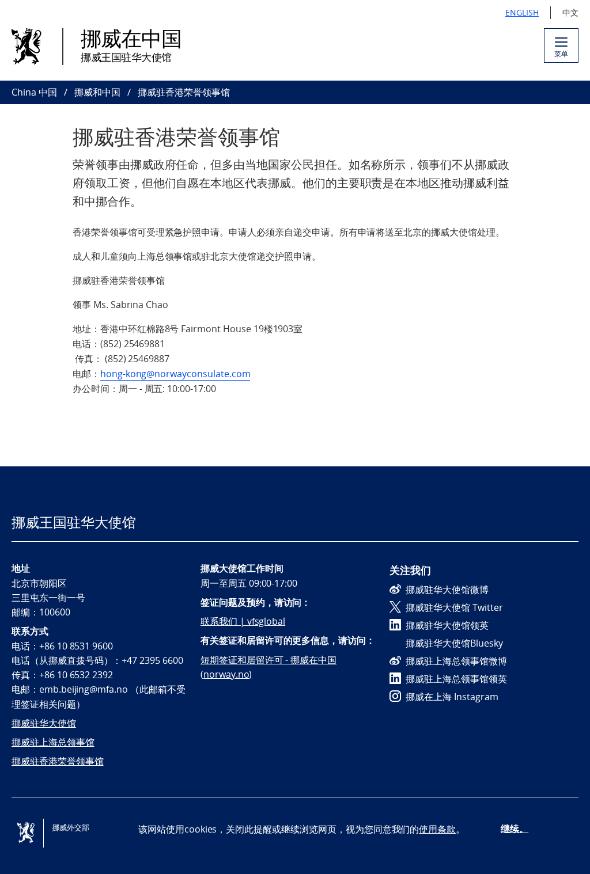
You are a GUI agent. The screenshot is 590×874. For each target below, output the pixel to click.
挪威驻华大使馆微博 (447, 589)
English (522, 12)
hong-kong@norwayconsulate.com (175, 373)
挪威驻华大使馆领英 (447, 625)
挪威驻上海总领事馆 (53, 742)
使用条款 (437, 829)
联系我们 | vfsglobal (243, 621)
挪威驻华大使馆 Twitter (454, 607)
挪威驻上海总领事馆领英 (456, 678)
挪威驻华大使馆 (44, 723)
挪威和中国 (97, 92)
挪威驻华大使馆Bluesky (454, 643)
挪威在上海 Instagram (452, 696)
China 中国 (34, 92)
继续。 (514, 828)
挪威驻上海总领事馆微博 (456, 661)
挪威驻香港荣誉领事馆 (58, 761)
